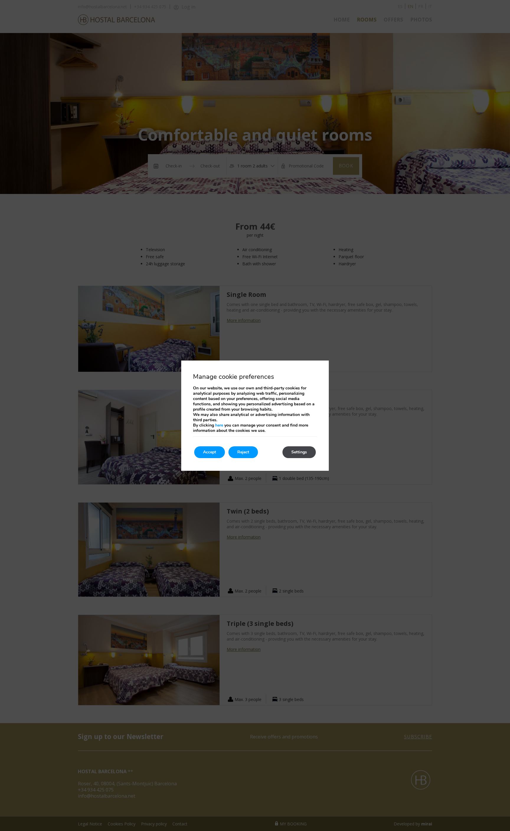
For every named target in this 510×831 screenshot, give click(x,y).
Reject (243, 452)
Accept (209, 452)
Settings (299, 452)
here (219, 425)
